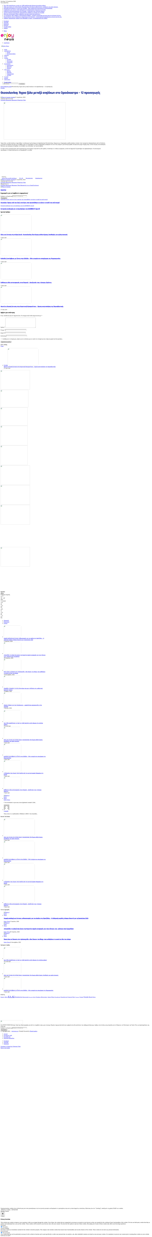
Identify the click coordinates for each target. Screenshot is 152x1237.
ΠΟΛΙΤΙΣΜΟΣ (7, 63)
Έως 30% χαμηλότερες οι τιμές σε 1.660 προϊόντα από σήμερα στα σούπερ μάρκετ (25, 5)
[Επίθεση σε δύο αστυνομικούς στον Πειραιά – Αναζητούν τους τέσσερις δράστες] (16, 279)
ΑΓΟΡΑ (9, 75)
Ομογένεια (7, 79)
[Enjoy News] (7, 40)
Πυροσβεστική (57, 997)
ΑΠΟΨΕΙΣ (6, 55)
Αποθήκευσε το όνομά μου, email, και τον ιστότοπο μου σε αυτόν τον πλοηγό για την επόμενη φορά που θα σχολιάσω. (32, 339)
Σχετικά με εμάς (8, 1035)
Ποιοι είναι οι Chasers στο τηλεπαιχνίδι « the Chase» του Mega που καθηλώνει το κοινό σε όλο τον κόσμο (37, 939)
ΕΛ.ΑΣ (21, 178)
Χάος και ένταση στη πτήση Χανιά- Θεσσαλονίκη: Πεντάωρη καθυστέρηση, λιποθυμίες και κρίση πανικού (31, 7)
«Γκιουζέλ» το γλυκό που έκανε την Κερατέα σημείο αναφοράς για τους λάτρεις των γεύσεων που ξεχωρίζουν (39, 929)
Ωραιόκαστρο (38, 178)
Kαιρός (2, 997)
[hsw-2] (15, 484)
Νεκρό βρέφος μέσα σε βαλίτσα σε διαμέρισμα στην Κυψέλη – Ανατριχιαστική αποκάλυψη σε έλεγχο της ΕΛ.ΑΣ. (33, 17)
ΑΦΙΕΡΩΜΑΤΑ (7, 51)
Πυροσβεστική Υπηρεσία (66, 997)
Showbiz (9, 72)
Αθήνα (6, 997)
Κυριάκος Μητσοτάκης (41, 997)
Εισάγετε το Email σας (6, 196)
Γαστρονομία (10, 73)
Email (3, 333)
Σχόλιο (3, 327)
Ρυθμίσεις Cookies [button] (6, 1209)
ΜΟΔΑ (9, 71)
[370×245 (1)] (15, 566)
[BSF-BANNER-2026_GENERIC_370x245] (15, 504)
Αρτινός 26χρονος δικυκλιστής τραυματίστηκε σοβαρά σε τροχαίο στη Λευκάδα (24, 12)
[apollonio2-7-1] (14, 445)
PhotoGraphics (33, 1031)
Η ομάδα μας (7, 1036)
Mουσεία (9, 66)
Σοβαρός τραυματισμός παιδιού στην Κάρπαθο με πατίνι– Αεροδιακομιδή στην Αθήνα (25, 18)
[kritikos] (14, 407)
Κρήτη (34, 997)
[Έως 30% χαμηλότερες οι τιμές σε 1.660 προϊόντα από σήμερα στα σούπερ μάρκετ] (12, 721)
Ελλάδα (9, 59)
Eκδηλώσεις (10, 65)
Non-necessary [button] (4, 1231)
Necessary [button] (3, 1225)
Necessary (5, 1227)
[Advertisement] (48, 165)
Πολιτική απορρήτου (9, 1038)
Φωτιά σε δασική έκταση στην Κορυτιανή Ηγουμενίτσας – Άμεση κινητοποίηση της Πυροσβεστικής (32, 306)
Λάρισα (49, 997)
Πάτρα (52, 997)
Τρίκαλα (81, 997)
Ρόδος (73, 997)
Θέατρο (9, 68)
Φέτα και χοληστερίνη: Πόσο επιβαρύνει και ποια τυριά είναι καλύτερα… (22, 14)
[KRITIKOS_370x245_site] (15, 389)
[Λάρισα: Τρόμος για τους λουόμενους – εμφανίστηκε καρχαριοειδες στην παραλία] (12, 703)
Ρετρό (8, 52)
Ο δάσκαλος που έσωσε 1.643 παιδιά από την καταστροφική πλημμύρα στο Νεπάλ (25, 9)
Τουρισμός (9, 62)
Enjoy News (7, 799)
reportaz (13, 97)
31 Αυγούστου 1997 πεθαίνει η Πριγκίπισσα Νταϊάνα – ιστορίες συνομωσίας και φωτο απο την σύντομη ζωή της (32, 15)
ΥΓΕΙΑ (5, 56)
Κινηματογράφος (11, 53)
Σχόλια (5, 623)
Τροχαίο (86, 997)
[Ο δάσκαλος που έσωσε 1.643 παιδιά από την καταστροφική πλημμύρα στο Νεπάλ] (12, 771)
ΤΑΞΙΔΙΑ (6, 58)
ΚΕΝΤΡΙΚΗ (4, 86)
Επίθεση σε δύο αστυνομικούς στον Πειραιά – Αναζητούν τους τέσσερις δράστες (24, 11)
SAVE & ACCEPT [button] (5, 1235)
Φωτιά (90, 997)
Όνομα (3, 330)
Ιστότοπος (3, 336)
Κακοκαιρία (25, 997)
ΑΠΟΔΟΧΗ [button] (14, 1209)
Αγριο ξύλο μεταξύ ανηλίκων (9, 178)
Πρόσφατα (6, 622)
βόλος (94, 997)
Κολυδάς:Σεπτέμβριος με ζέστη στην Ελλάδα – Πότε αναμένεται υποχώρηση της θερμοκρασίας (28, 8)
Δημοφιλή (6, 620)
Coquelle (6, 811)
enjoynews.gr (15, 1031)
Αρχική (6, 1034)
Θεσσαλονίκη (29, 178)
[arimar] (15, 524)
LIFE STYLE (7, 69)
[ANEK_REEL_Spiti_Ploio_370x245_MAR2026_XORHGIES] (14, 425)
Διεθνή (6, 78)
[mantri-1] (14, 464)
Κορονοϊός (31, 997)
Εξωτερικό (9, 61)
